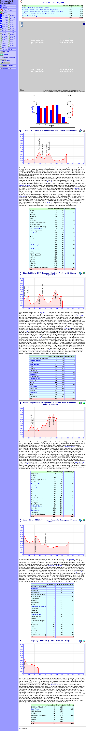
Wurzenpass (53, 350)
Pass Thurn (54, 684)
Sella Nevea (67, 328)
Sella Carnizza (79, 315)
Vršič (40, 337)
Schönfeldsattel (69, 559)
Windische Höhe (70, 446)
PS (20, 729)
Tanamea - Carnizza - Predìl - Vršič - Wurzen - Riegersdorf (39, 10)
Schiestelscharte (80, 462)
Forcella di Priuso (24, 185)
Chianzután (22, 196)
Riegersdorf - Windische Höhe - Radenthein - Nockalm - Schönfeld (42, 12)
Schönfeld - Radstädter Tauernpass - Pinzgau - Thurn (38, 14)
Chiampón (77, 188)
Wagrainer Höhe (79, 572)
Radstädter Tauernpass (55, 565)
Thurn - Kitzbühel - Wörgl (29, 16)
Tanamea (49, 202)
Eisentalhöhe (27, 464)
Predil (26, 331)
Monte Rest (50, 182)
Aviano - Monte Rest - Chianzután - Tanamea (35, 8)
